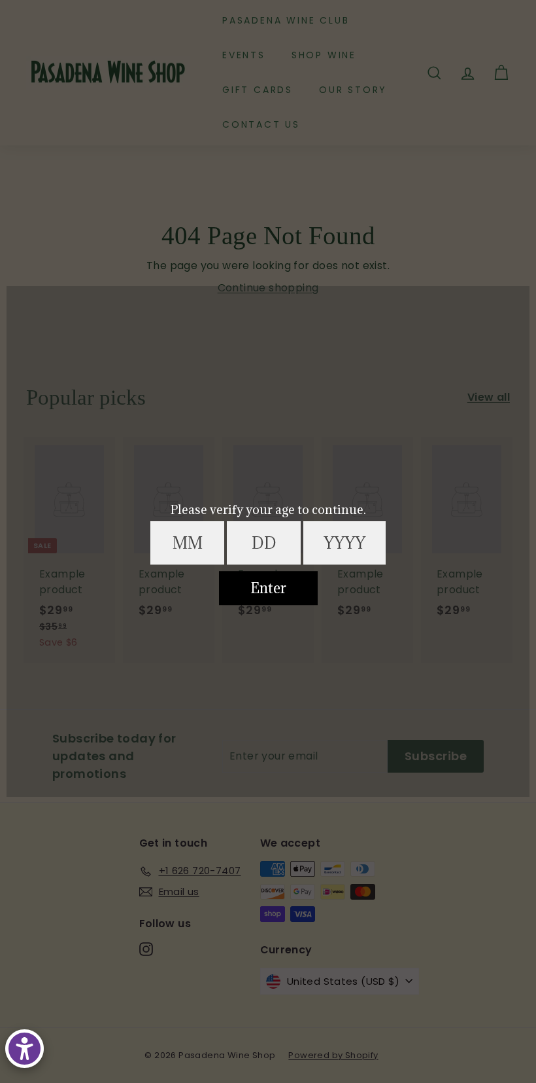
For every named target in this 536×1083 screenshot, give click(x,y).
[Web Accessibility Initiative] (24, 1048)
